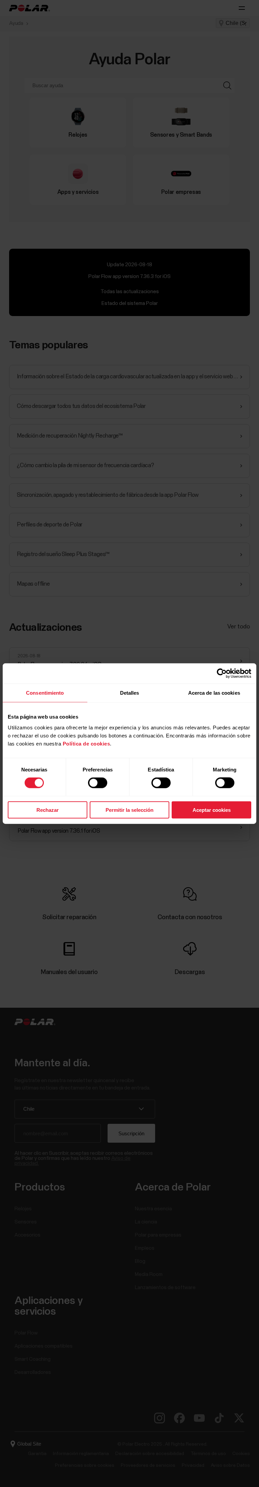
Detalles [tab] (129, 693)
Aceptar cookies (212, 809)
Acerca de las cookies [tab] (214, 693)
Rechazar (47, 809)
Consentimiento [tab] (45, 693)
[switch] (97, 782)
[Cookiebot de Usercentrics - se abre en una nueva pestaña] (221, 673)
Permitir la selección (129, 809)
